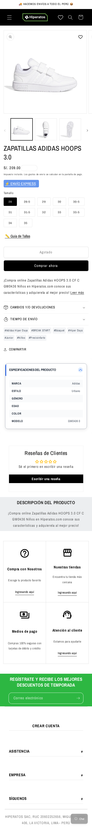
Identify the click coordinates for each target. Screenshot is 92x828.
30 (62, 202)
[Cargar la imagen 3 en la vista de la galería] (70, 129)
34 (13, 223)
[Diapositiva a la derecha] (87, 130)
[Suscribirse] (78, 698)
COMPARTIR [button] (17, 349)
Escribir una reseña (46, 478)
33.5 (78, 213)
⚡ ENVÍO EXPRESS (20, 183)
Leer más (77, 292)
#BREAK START (40, 330)
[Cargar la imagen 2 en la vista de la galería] (46, 129)
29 (46, 202)
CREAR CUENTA (46, 725)
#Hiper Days (75, 330)
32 (46, 213)
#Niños (21, 338)
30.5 (78, 202)
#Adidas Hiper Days (16, 330)
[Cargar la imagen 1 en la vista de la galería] (22, 129)
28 (13, 202)
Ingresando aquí (24, 592)
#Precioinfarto (37, 338)
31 (13, 213)
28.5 (29, 202)
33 (62, 213)
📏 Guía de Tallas (17, 236)
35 (28, 223)
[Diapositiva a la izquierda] (4, 130)
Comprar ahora (46, 265)
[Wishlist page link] (60, 17)
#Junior (9, 338)
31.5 (29, 213)
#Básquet (59, 330)
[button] (9, 17)
